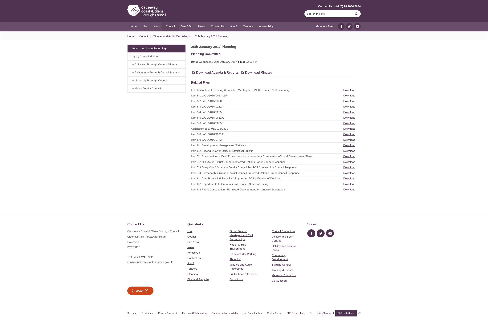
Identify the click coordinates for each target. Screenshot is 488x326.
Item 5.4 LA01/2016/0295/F (207, 112)
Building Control (281, 264)
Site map (131, 313)
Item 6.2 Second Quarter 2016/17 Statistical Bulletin (222, 150)
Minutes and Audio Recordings (171, 36)
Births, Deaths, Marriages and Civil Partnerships (241, 235)
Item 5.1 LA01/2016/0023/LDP (209, 95)
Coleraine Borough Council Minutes (155, 64)
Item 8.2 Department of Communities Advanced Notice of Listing (229, 183)
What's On (193, 252)
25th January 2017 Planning (211, 36)
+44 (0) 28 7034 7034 (140, 256)
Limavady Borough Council (150, 80)
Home (131, 36)
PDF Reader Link (296, 313)
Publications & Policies (243, 273)
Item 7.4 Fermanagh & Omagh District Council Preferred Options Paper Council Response (245, 172)
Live (189, 231)
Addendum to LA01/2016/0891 (209, 128)
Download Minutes (258, 72)
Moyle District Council (147, 88)
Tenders (192, 268)
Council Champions (283, 231)
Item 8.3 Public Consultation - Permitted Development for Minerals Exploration (238, 189)
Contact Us (194, 257)
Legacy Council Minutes (144, 56)
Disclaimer (147, 313)
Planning (192, 273)
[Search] (356, 13)
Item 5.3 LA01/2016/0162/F (207, 106)
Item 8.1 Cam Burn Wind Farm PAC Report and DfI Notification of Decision (236, 178)
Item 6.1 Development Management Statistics (218, 145)
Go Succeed (279, 280)
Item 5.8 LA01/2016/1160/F (207, 134)
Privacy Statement (167, 313)
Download (349, 90)
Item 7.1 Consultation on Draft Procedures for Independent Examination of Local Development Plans (251, 156)
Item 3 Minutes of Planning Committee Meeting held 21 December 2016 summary (240, 90)
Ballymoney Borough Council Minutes (157, 72)
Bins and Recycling (198, 279)
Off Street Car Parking (243, 253)
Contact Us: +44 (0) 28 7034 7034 (339, 6)
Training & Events (282, 269)
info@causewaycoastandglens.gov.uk (150, 261)
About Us (235, 259)
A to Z (190, 263)
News (190, 247)
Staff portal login (346, 313)
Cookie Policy (274, 313)
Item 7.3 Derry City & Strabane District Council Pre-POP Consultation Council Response (244, 167)
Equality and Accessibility (225, 313)
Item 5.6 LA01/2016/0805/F (207, 123)
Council (143, 36)
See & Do (193, 241)
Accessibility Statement (322, 313)
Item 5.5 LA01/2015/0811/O (207, 117)
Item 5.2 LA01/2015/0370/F (207, 101)
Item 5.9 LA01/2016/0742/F (207, 139)
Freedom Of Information (194, 313)
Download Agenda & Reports (216, 72)
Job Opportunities (252, 313)
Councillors (236, 279)
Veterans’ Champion (284, 275)
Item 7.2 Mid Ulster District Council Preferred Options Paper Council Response (238, 161)
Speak (139, 290)
